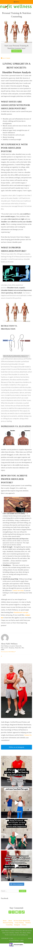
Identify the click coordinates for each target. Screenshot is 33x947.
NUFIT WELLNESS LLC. (20, 938)
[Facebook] (10, 912)
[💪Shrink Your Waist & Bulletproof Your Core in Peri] (16, 802)
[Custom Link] (23, 912)
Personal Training (8, 922)
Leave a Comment (6, 58)
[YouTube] (16, 912)
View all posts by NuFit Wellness (8, 651)
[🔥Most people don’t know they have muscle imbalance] (16, 771)
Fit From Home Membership (22, 920)
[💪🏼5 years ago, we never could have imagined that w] (16, 865)
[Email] (19, 912)
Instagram (17, 924)
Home (5, 920)
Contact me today (18, 590)
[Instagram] (13, 912)
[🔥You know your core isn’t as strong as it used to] (16, 834)
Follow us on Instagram (16, 747)
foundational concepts (21, 612)
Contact (24, 924)
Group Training (19, 922)
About (10, 920)
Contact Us (17, 51)
